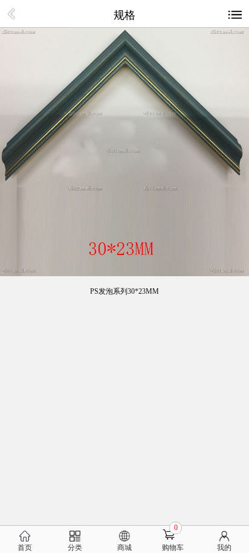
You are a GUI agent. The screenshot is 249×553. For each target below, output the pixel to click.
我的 (224, 547)
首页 (25, 547)
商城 (124, 547)
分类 (75, 547)
